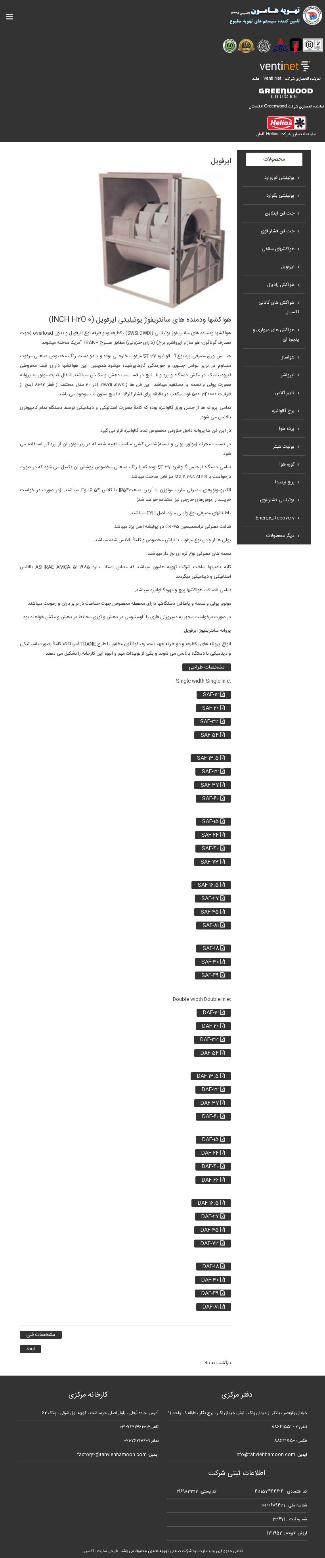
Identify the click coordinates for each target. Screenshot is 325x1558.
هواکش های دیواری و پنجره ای (276, 334)
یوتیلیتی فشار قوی (277, 500)
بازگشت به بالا (218, 1363)
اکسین (88, 1551)
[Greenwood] (285, 98)
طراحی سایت (108, 1551)
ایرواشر (287, 375)
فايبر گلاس (284, 393)
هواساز (288, 357)
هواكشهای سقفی (278, 249)
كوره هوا (286, 464)
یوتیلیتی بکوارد (280, 195)
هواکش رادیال (280, 285)
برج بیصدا (284, 482)
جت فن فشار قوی (277, 231)
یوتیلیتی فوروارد (279, 178)
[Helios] (285, 126)
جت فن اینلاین (279, 213)
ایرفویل (287, 267)
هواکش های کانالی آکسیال (278, 307)
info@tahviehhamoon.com (265, 1454)
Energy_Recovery (275, 518)
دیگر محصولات (280, 536)
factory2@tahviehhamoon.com (112, 1454)
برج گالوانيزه (283, 411)
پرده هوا (286, 429)
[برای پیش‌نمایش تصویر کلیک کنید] (161, 239)
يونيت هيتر (283, 446)
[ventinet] (285, 71)
